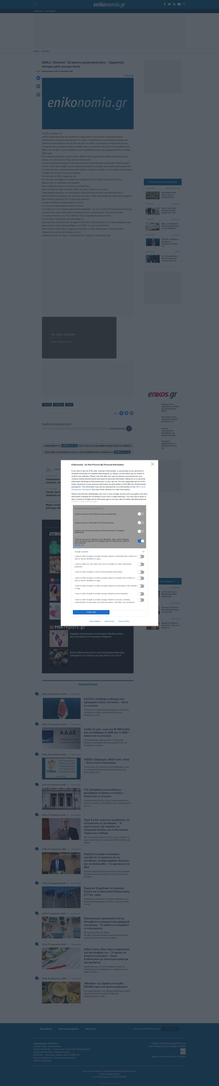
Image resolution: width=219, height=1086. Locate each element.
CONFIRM (91, 612)
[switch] (141, 514)
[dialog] (109, 543)
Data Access (109, 621)
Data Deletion (95, 621)
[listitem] (109, 508)
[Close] (153, 465)
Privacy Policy (123, 621)
